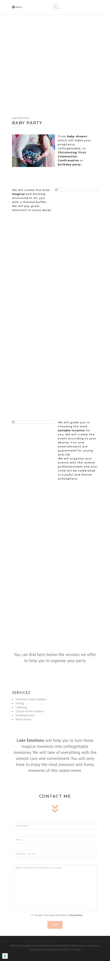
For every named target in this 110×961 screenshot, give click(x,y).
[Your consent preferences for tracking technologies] (5, 956)
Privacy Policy (75, 915)
